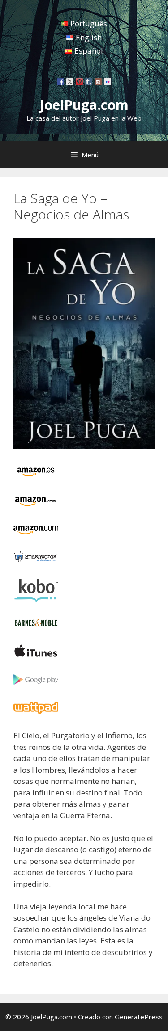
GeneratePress (139, 1016)
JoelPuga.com (84, 105)
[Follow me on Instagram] (98, 81)
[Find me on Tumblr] (88, 81)
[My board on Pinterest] (79, 81)
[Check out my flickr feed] (107, 81)
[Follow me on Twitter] (69, 81)
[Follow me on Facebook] (60, 81)
